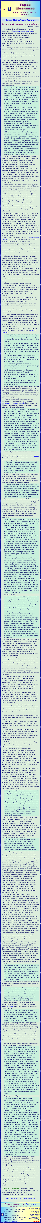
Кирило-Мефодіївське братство (21, 20)
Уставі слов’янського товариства (22, 31)
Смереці (14, 1221)
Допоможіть (31, 1204)
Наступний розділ (29, 1198)
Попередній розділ (12, 1198)
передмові (10, 1006)
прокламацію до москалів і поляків (13, 403)
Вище (21, 1198)
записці (36, 456)
